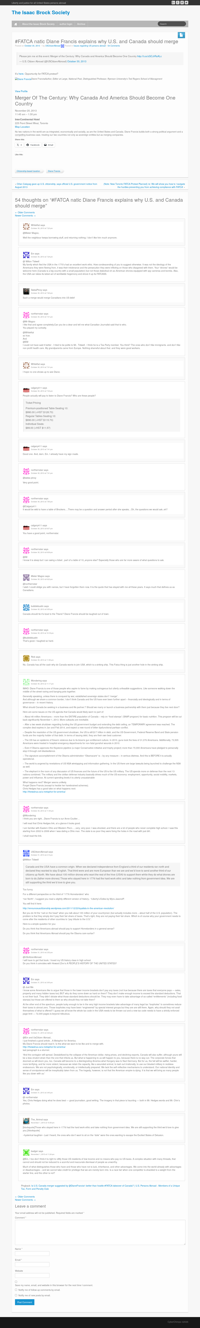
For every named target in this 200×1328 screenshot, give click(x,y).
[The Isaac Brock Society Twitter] (186, 2)
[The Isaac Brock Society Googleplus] (173, 2)
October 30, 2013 (76, 61)
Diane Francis (54, 171)
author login (66, 24)
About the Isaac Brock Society (38, 24)
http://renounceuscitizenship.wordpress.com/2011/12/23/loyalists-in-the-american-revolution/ (68, 908)
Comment (20, 1217)
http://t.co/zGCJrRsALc (149, 56)
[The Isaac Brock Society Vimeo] (182, 2)
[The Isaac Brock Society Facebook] (178, 2)
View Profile (21, 91)
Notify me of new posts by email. (34, 1295)
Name (18, 1248)
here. (21, 73)
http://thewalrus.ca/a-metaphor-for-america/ (44, 791)
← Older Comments (25, 212)
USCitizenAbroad (52, 45)
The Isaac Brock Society (41, 12)
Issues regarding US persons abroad (90, 45)
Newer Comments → (25, 215)
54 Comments (114, 45)
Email (18, 1259)
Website (19, 1270)
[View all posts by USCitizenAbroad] (62, 45)
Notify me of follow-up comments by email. (39, 1289)
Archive (81, 24)
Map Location (22, 126)
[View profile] (23, 78)
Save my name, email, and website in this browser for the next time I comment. (54, 1285)
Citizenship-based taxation (28, 171)
